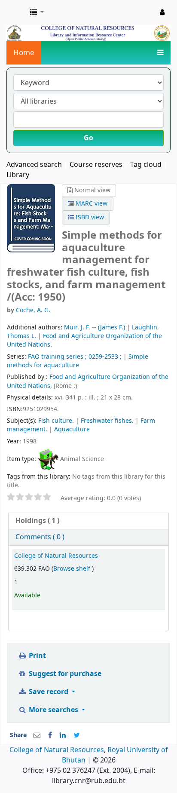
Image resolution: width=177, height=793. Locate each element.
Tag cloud (146, 165)
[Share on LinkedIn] (63, 735)
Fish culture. (56, 420)
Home (23, 52)
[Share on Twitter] (77, 735)
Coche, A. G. (33, 310)
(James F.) (111, 327)
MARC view (90, 203)
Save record (48, 692)
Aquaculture (72, 429)
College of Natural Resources (56, 555)
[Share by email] (37, 735)
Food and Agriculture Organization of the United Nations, (87, 381)
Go (88, 138)
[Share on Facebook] (50, 735)
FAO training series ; (57, 356)
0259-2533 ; (105, 356)
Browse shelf (72, 568)
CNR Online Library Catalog (16, 12)
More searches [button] (53, 710)
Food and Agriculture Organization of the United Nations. (84, 340)
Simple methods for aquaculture (77, 361)
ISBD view (89, 217)
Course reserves (96, 165)
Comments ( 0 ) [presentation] (39, 537)
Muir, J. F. (77, 327)
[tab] (88, 521)
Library (17, 175)
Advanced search (34, 165)
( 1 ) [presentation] (37, 521)
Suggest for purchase (64, 674)
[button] (37, 12)
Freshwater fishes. (107, 420)
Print (36, 656)
